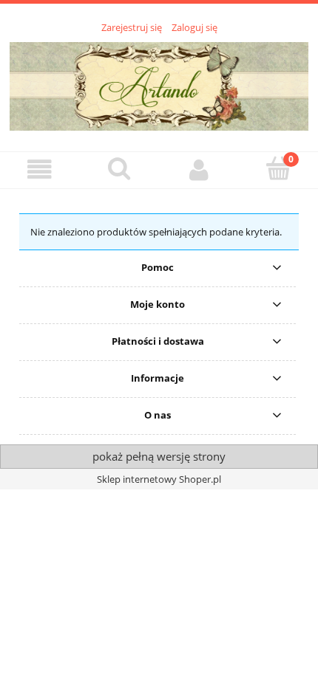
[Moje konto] (199, 169)
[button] (40, 169)
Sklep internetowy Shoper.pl (159, 479)
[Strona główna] (159, 84)
